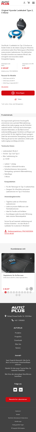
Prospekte (18, 336)
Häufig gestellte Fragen (18, 424)
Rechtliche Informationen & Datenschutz (18, 418)
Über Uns (18, 344)
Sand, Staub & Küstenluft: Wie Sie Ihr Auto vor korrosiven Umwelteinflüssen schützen (18, 362)
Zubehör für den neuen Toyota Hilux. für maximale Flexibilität (18, 369)
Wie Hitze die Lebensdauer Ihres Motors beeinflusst (18, 375)
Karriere (18, 348)
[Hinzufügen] (31, 288)
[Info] (27, 289)
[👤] (24, 3)
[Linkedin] (21, 390)
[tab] (5, 292)
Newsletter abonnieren (18, 399)
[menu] (33, 3)
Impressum (18, 411)
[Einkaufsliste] (28, 3)
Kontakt (18, 414)
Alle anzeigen (4, 87)
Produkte (18, 333)
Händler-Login (18, 421)
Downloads (18, 340)
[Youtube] (15, 390)
